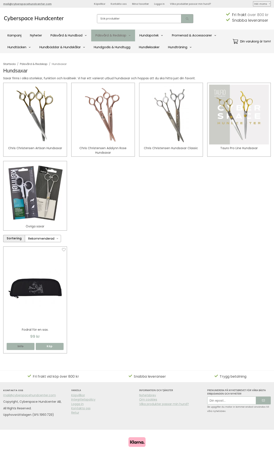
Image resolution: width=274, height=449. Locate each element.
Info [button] (21, 346)
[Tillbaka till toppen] (268, 443)
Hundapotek (149, 35)
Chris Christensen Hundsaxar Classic (171, 148)
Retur (75, 412)
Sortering (14, 238)
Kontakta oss (119, 4)
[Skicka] (263, 400)
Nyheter (36, 35)
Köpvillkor (99, 4)
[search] (187, 18)
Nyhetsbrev (147, 395)
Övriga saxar (35, 226)
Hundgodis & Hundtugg (112, 47)
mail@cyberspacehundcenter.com (29, 395)
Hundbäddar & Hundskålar (60, 47)
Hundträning (177, 47)
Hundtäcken (16, 47)
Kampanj (14, 35)
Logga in (159, 4)
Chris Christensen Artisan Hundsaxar (35, 148)
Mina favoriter (140, 4)
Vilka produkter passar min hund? (190, 4)
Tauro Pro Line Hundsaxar (239, 148)
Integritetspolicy (83, 399)
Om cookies (148, 399)
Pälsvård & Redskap (110, 35)
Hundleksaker (149, 47)
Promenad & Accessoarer (192, 35)
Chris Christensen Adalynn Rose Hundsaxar (103, 150)
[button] (50, 346)
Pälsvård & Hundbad (66, 35)
